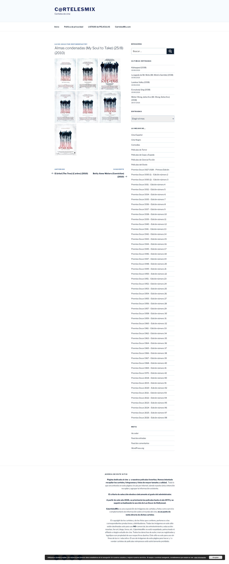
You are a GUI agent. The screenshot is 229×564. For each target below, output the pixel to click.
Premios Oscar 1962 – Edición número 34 (149, 333)
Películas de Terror (139, 150)
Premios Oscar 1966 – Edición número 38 (149, 353)
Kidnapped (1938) (138, 67)
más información (200, 557)
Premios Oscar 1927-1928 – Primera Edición (150, 169)
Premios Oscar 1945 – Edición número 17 (148, 249)
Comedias (135, 145)
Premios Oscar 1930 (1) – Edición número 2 (149, 174)
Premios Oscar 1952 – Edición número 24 (149, 284)
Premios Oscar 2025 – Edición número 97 (149, 413)
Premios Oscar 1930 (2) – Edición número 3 (149, 179)
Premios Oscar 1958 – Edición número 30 (149, 313)
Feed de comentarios (140, 443)
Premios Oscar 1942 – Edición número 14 (148, 234)
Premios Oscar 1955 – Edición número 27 (149, 298)
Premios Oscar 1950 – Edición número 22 (149, 274)
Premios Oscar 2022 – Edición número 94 (149, 398)
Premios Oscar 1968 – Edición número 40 (149, 363)
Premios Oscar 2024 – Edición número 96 (149, 408)
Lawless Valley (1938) (140, 82)
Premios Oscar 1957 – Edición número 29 (149, 308)
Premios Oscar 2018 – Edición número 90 (149, 378)
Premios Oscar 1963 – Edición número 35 (149, 338)
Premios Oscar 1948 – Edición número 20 (149, 264)
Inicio (56, 27)
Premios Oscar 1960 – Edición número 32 (149, 323)
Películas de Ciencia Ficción (143, 160)
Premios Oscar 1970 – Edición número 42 (149, 373)
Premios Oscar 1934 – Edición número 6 (148, 194)
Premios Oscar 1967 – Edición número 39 (149, 358)
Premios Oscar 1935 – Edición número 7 (148, 199)
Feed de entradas (138, 438)
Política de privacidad (73, 27)
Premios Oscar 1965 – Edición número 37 (149, 348)
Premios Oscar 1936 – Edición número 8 (148, 204)
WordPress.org (137, 448)
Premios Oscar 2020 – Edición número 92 (149, 388)
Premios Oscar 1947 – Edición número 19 (148, 259)
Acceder (134, 433)
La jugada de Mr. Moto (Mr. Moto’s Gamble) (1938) (152, 75)
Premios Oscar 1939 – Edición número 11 (148, 219)
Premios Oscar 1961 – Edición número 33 (149, 328)
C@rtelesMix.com (123, 27)
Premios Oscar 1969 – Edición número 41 (149, 368)
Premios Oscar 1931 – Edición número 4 (148, 184)
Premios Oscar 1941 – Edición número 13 (148, 229)
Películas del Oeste (139, 164)
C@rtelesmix (75, 9)
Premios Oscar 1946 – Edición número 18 (149, 254)
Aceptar (216, 557)
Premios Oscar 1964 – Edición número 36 (149, 343)
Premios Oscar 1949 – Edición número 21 (148, 269)
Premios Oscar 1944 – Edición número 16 (149, 244)
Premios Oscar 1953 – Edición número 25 (149, 289)
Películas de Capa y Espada (142, 155)
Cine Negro (136, 140)
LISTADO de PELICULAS (99, 27)
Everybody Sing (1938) (140, 89)
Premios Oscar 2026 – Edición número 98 (149, 417)
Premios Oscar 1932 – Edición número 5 (148, 189)
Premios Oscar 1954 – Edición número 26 (149, 293)
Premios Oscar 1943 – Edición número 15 (149, 239)
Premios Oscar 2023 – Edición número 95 (149, 403)
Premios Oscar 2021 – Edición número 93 (149, 393)
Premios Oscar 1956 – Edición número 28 (149, 303)
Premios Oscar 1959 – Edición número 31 (149, 318)
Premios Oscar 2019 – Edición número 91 (149, 383)
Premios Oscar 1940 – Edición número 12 (149, 224)
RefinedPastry (79, 44)
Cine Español (136, 135)
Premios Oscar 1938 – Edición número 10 (149, 214)
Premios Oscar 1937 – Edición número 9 (148, 209)
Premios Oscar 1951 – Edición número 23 (148, 279)
